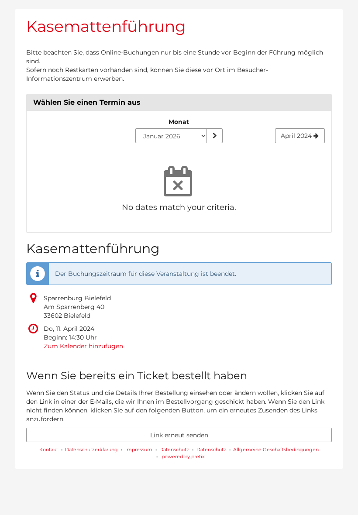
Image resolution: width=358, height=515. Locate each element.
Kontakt (48, 449)
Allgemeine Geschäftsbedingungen (276, 449)
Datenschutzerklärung (91, 449)
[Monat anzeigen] (214, 135)
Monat (179, 122)
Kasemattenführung (106, 26)
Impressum (138, 449)
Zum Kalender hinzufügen (83, 346)
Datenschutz (174, 449)
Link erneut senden (179, 435)
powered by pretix (183, 456)
